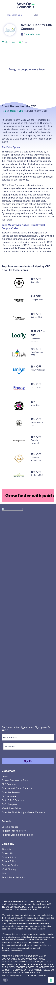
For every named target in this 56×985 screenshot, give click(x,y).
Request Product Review (14, 831)
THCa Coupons (9, 804)
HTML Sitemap (9, 869)
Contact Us (7, 853)
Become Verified (10, 827)
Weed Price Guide (11, 808)
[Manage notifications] (5, 980)
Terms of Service (10, 865)
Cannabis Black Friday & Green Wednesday (24, 812)
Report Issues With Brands (15, 877)
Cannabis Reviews (11, 792)
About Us (6, 849)
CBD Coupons (9, 784)
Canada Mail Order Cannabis (17, 788)
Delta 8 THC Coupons (13, 800)
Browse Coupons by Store (15, 780)
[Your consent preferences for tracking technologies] (51, 980)
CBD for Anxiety (10, 796)
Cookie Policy (9, 857)
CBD (21, 111)
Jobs (4, 873)
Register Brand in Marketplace (17, 835)
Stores (13, 111)
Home (5, 111)
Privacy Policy (9, 861)
